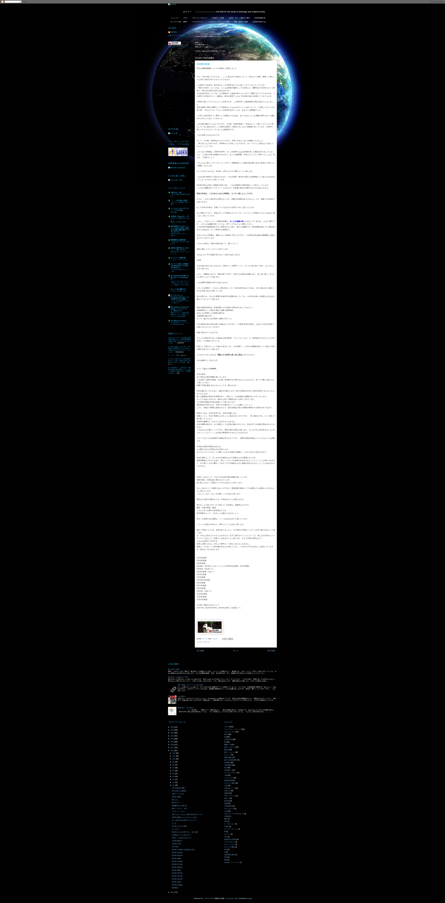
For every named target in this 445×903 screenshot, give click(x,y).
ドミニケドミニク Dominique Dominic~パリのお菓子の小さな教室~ (180, 297)
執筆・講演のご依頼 (241, 22)
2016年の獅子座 (177, 867)
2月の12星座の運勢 (178, 788)
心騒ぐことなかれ (178, 794)
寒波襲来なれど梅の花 (179, 805)
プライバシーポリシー (199, 18)
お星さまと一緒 (176, 192)
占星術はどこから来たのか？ (181, 835)
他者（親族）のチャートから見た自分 (190, 685)
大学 (225, 785)
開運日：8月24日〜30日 (178, 222)
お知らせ (227, 791)
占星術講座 (228, 765)
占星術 (226, 826)
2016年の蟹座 (176, 870)
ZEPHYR (174, 32)
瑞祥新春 (175, 888)
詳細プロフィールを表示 (176, 35)
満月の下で (175, 802)
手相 (225, 857)
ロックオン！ (176, 829)
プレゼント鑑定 (229, 783)
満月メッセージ (229, 747)
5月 (173, 774)
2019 (172, 742)
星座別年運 (228, 780)
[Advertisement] (179, 87)
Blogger (249, 898)
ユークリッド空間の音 (178, 258)
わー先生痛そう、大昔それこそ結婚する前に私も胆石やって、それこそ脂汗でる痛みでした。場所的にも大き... (179, 370)
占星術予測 (206, 642)
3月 (173, 779)
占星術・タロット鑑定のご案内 (239, 18)
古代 (225, 837)
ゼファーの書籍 (229, 847)
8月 (173, 765)
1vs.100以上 (182, 696)
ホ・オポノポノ (229, 824)
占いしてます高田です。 (179, 289)
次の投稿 (200, 651)
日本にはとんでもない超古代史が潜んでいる (187, 814)
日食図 (226, 816)
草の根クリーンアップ (231, 862)
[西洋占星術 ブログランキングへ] (174, 45)
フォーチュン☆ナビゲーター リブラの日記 (180, 209)
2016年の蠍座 (176, 858)
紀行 (225, 767)
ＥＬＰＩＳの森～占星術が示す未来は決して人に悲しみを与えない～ (180, 265)
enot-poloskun (229, 898)
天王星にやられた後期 (179, 826)
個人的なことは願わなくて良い (178, 677)
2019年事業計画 (259, 18)
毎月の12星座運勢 (230, 760)
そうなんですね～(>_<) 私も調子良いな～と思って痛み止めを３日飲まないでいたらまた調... (179, 360)
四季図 (226, 793)
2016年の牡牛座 (177, 876)
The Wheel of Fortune (178, 321)
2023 (172, 730)
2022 (172, 733)
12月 (174, 753)
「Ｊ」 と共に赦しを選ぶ (179, 200)
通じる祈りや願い (174, 669)
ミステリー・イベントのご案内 (219, 22)
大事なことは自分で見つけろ (181, 838)
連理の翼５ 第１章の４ (186, 708)
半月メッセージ (229, 796)
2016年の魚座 (176, 882)
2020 (172, 739)
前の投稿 (271, 651)
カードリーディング (231, 829)
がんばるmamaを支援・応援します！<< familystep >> (180, 277)
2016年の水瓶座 (177, 885)
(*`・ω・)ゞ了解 (173, 355)
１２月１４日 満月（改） (178, 291)
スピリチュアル (229, 732)
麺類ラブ (227, 744)
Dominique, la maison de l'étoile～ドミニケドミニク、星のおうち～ (180, 309)
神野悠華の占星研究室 (178, 240)
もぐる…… (175, 823)
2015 (172, 892)
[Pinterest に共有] (232, 639)
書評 (225, 819)
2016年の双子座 (177, 873)
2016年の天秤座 (177, 861)
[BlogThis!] (225, 639)
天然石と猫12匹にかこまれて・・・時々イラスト (180, 249)
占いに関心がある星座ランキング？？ (184, 820)
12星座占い (228, 770)
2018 (172, 745)
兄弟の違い (174, 212)
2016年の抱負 (176, 797)
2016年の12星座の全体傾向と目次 (183, 850)
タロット (227, 755)
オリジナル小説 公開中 (179, 22)
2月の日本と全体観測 (179, 791)
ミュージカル (228, 778)
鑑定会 (226, 750)
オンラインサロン (230, 773)
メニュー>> (174, 18)
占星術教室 (228, 806)
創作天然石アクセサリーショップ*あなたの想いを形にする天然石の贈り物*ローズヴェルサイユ (180, 229)
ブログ (185, 18)
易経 (225, 860)
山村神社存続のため (259, 22)
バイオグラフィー (198, 22)
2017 (172, 747)
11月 (174, 756)
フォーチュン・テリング (232, 729)
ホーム (236, 651)
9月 (173, 762)
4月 (173, 776)
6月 (173, 771)
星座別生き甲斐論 (230, 839)
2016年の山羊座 (177, 852)
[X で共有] (227, 639)
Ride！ (226, 798)
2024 (172, 727)
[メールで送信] (223, 639)
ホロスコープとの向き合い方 (234, 814)
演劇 (225, 803)
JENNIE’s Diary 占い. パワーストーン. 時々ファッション (180, 218)
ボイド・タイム (229, 844)
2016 (172, 750)
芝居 (225, 821)
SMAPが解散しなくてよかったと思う (184, 817)
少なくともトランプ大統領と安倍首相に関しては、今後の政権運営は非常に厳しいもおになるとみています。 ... (179, 340)
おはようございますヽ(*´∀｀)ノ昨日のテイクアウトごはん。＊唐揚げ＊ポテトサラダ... (180, 283)
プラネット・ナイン (178, 811)
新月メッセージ (229, 752)
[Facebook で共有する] (230, 639)
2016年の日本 (176, 844)
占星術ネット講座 (218, 18)
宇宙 (225, 849)
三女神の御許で (177, 841)
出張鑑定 (227, 762)
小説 (225, 811)
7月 (173, 768)
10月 (174, 759)
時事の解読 (228, 757)
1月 (173, 785)
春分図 (226, 801)
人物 (225, 775)
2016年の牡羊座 (177, 879)
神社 (225, 734)
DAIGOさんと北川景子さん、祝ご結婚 (185, 832)
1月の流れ (175, 847)
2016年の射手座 (177, 855)
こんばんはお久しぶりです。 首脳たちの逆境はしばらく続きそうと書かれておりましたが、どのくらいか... (179, 349)
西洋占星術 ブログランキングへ (178, 46)
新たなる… (175, 800)
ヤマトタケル (228, 809)
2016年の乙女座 (177, 864)
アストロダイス (229, 842)
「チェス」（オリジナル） (179, 259)
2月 (173, 782)
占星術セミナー (229, 788)
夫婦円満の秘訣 (229, 854)
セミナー (227, 834)
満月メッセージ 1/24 (179, 808)
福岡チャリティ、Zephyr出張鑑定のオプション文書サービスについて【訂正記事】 (180, 314)
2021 (172, 736)
